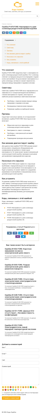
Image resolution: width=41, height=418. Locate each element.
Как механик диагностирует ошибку (18, 53)
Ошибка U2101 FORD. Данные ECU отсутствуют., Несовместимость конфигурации (19, 313)
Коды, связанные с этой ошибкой (18, 63)
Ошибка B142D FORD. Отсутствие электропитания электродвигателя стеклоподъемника (20, 281)
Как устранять (11, 59)
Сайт (3, 360)
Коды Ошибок (18, 10)
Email (4, 354)
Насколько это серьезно (15, 57)
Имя (4, 347)
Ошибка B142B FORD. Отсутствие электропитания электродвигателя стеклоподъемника (20, 297)
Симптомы (10, 47)
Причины (10, 51)
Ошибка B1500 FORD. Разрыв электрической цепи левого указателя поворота (17, 267)
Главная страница (7, 24)
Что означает (11, 45)
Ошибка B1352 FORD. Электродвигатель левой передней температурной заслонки (20, 327)
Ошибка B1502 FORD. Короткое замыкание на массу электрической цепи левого (18, 251)
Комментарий (6, 366)
